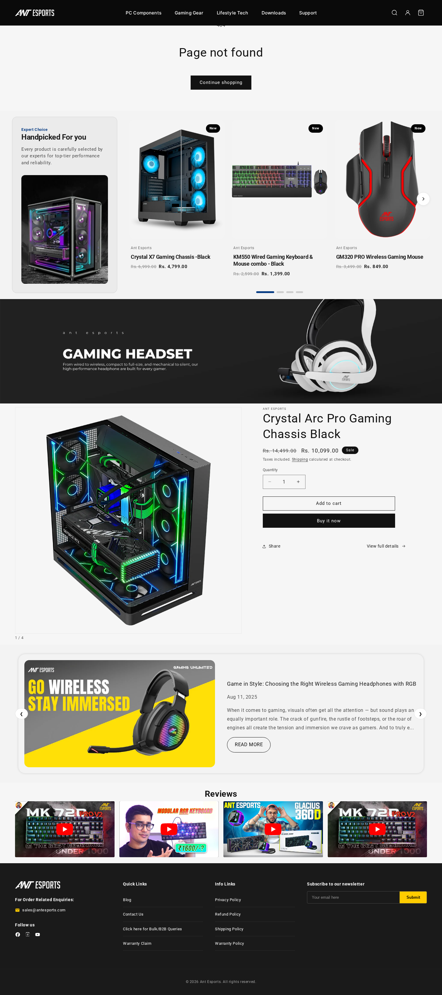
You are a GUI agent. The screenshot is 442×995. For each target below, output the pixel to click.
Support (308, 13)
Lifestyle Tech (232, 13)
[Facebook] (17, 935)
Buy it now (329, 521)
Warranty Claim (137, 943)
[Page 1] (265, 292)
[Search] (394, 13)
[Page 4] (299, 292)
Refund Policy (228, 914)
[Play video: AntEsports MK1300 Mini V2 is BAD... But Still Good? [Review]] (169, 829)
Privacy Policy (228, 900)
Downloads (274, 13)
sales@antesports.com (44, 910)
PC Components (143, 13)
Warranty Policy (229, 943)
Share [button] (275, 546)
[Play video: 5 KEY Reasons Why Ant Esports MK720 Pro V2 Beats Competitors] (65, 829)
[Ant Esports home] (34, 13)
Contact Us (133, 914)
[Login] (408, 13)
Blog (127, 900)
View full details (383, 546)
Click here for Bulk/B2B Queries (152, 929)
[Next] (423, 198)
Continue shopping (221, 82)
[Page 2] (280, 292)
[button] (421, 13)
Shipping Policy (229, 929)
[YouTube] (37, 935)
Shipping (300, 459)
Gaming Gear (189, 13)
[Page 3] (289, 292)
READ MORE (249, 744)
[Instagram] (27, 935)
